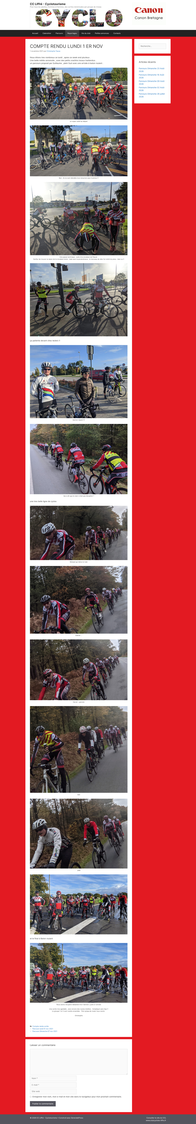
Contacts (117, 33)
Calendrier (47, 33)
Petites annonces (102, 33)
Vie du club (85, 33)
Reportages (72, 33)
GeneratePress (77, 1118)
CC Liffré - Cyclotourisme (48, 4)
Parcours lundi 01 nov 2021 (42, 1029)
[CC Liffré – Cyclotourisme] (78, 18)
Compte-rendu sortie (40, 1026)
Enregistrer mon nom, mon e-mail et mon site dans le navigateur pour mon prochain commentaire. (77, 1097)
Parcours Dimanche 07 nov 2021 (44, 1031)
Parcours (59, 33)
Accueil (35, 33)
